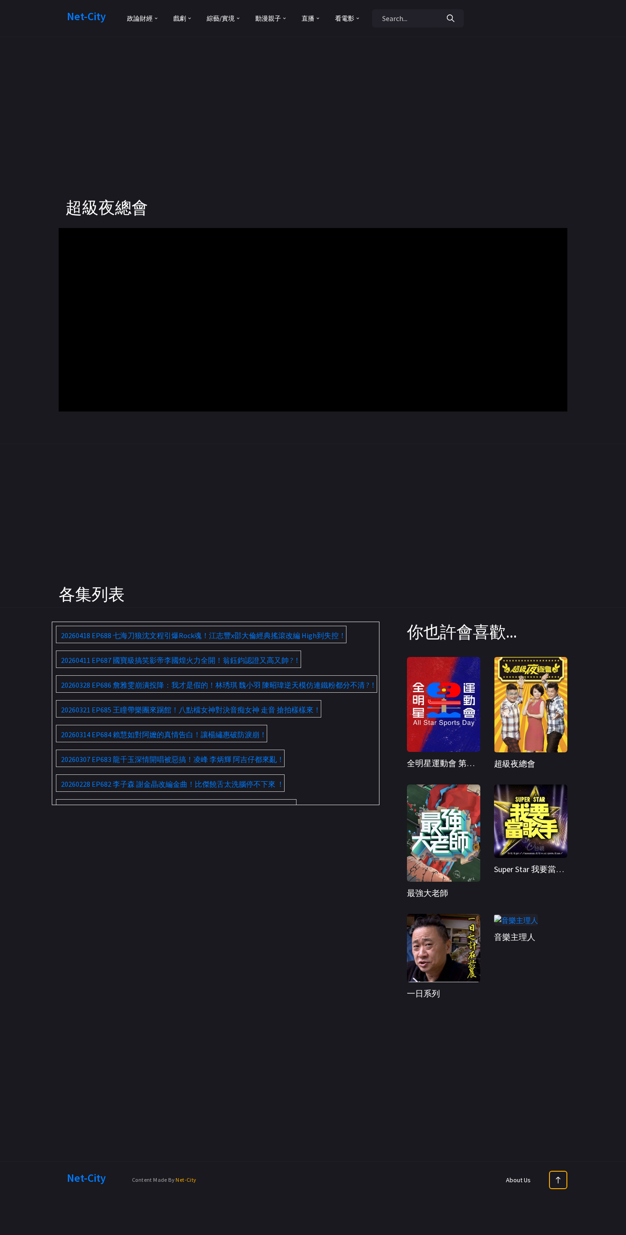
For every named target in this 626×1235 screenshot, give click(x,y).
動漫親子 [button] (268, 18)
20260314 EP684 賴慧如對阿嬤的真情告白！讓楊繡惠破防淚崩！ (164, 734)
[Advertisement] (313, 133)
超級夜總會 (514, 763)
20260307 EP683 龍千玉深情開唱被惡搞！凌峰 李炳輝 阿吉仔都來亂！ (172, 759)
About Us (518, 1180)
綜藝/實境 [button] (221, 18)
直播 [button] (308, 18)
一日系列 (423, 993)
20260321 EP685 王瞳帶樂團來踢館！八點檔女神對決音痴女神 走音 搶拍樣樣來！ (191, 709)
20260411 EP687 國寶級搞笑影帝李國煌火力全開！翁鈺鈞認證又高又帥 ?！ (181, 660)
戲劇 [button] (179, 18)
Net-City (186, 1179)
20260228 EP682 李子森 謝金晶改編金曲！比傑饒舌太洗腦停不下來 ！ (172, 784)
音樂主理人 (514, 937)
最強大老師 (427, 893)
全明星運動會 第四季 (445, 763)
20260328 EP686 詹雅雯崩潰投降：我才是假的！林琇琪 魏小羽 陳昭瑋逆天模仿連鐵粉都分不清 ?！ (219, 685)
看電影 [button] (344, 18)
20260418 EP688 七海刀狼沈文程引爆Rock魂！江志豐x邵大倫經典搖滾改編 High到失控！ (203, 635)
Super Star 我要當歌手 (533, 869)
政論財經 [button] (140, 18)
